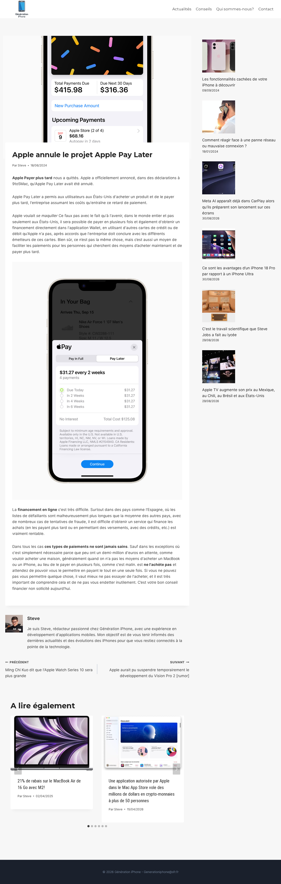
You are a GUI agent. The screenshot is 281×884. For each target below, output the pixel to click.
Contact (266, 9)
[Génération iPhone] (21, 9)
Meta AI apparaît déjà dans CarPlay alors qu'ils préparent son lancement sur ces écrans (238, 207)
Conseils (204, 9)
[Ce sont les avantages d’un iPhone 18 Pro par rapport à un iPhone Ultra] (239, 244)
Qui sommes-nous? (235, 9)
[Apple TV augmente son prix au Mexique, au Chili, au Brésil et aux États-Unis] (239, 366)
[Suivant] (176, 769)
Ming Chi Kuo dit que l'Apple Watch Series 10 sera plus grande (49, 669)
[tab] (88, 826)
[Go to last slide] (18, 769)
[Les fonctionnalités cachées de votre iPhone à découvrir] (239, 56)
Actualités (181, 9)
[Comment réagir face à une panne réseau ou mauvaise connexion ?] (239, 116)
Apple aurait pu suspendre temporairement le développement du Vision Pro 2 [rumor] (149, 669)
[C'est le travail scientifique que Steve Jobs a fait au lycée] (239, 305)
